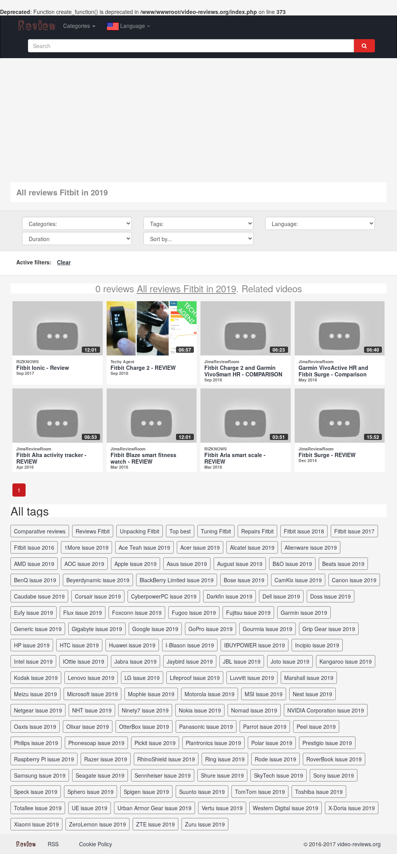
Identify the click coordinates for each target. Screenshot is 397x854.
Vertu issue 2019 (222, 808)
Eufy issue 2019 (33, 612)
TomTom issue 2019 (260, 791)
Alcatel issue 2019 (252, 547)
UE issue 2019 (89, 808)
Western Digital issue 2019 (285, 808)
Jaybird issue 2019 (190, 661)
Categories (77, 25)
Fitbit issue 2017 (354, 531)
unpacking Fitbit (139, 531)
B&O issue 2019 (292, 564)
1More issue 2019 (86, 547)
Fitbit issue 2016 (34, 547)
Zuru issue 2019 (205, 824)
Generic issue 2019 (38, 629)
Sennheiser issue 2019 (163, 775)
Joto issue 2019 (290, 661)
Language (133, 25)
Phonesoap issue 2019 (96, 743)
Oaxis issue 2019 (35, 726)
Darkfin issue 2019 (229, 596)
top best (180, 531)
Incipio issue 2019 (317, 645)
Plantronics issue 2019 (213, 743)
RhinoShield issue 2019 (166, 759)
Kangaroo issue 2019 (345, 661)
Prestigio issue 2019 (327, 743)
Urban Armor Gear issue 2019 (154, 808)
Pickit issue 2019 (155, 743)
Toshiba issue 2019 (319, 791)
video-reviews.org (359, 844)
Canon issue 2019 (354, 580)
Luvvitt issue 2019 (252, 677)
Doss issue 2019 (330, 596)
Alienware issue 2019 (311, 547)
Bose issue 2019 (244, 580)
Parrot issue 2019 (265, 726)
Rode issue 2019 (275, 759)
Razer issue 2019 (105, 759)
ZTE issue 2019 (155, 824)
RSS (53, 844)
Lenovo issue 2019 (91, 677)
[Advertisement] (198, 116)
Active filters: (34, 262)
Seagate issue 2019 (100, 775)
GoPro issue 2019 (210, 629)
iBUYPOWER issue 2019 (254, 645)
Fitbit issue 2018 (304, 531)
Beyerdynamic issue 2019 (97, 580)
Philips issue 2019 (36, 743)
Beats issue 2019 (343, 564)
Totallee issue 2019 (38, 808)
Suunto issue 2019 (202, 791)
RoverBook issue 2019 (334, 759)
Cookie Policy (95, 844)
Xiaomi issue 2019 (36, 824)
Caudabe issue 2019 (39, 596)
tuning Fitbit (216, 531)
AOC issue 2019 (84, 564)
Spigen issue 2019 (146, 791)
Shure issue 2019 (222, 775)
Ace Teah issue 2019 (144, 547)
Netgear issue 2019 (38, 710)
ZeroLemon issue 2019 (97, 824)
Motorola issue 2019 (210, 694)
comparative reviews (40, 531)
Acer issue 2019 (200, 547)
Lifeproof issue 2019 (195, 677)
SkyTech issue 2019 (278, 775)
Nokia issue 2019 (200, 710)
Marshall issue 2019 (308, 677)
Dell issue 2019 (281, 596)
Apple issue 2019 (135, 564)
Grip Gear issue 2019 (328, 629)
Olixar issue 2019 (87, 726)
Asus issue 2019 (187, 564)
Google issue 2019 (155, 629)
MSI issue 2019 (264, 694)
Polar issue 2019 (271, 743)
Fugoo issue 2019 (194, 612)
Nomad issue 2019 (254, 710)
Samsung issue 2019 (40, 775)
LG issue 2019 (142, 677)
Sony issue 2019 (333, 775)
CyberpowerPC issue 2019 (164, 596)
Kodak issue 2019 (36, 677)
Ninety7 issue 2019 (145, 710)
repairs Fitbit (257, 531)
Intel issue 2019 (33, 661)
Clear (64, 262)
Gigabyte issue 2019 (97, 629)
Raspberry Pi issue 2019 (44, 759)
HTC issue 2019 (79, 645)
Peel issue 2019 (316, 726)
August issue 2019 (239, 564)
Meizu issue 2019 (35, 694)
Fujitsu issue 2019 (248, 612)
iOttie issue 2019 (83, 661)
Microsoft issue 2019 (92, 694)
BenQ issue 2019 (35, 580)
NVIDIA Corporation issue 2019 (325, 710)
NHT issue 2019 (92, 710)
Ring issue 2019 (225, 759)
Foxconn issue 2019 (137, 612)
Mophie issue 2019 (151, 694)
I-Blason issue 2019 (190, 645)
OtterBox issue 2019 (144, 726)
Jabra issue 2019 (135, 661)
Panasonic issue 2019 (206, 726)
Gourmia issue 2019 (267, 629)
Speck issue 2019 (35, 791)
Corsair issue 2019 (98, 596)
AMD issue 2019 (34, 564)
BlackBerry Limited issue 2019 (177, 580)
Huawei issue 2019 (132, 645)
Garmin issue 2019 (304, 612)
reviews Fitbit (93, 531)
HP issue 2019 (32, 645)
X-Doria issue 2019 (351, 808)
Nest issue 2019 (312, 694)
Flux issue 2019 (82, 612)
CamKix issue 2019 (298, 580)
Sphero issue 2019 (90, 791)
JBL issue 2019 (242, 661)
